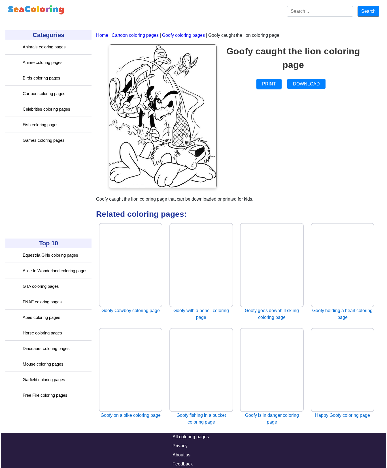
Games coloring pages (44, 140)
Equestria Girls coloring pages (50, 255)
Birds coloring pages (41, 78)
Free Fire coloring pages (45, 395)
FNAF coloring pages (42, 301)
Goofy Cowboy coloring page (130, 310)
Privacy (180, 445)
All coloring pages (191, 436)
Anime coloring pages (43, 62)
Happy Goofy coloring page (342, 415)
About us (181, 454)
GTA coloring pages (41, 286)
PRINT (269, 83)
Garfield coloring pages (44, 379)
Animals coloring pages (44, 46)
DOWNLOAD (306, 83)
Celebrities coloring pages (46, 109)
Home (102, 35)
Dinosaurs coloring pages (46, 348)
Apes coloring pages (41, 317)
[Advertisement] (47, 193)
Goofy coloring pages (183, 35)
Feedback (183, 463)
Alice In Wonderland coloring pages (55, 270)
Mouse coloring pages (43, 364)
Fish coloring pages (41, 124)
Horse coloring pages (42, 332)
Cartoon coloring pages (44, 93)
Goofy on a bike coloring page (131, 415)
